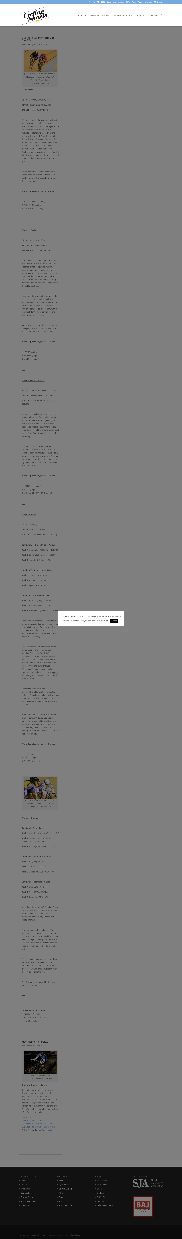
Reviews (106, 15)
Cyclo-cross (111, 2)
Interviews (94, 15)
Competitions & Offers (123, 15)
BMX (103, 2)
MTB (128, 2)
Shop (139, 15)
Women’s (148, 2)
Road (134, 2)
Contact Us (153, 15)
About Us (82, 15)
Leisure (121, 2)
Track (140, 2)
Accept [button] (114, 621)
